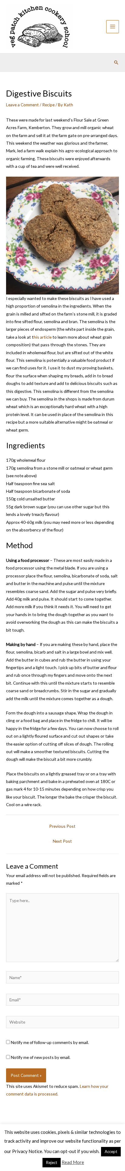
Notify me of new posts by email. (40, 1057)
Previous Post (62, 826)
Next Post (62, 841)
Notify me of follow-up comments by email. (50, 1042)
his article (43, 337)
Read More (73, 1162)
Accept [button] (111, 1151)
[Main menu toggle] (112, 26)
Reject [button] (51, 1162)
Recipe (48, 104)
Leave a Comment (22, 104)
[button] (116, 62)
